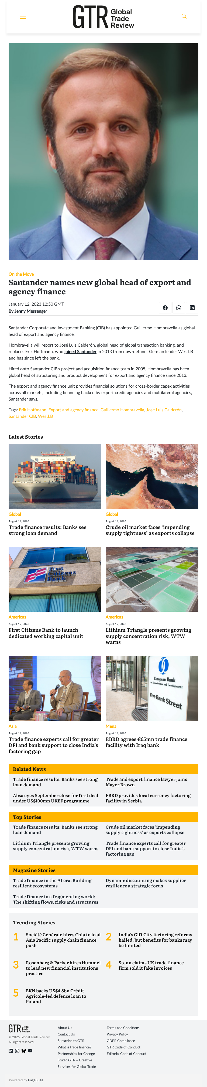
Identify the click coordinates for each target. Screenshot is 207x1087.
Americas (17, 617)
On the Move (21, 274)
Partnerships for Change (76, 1054)
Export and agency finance (73, 410)
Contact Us (66, 1034)
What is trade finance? (74, 1047)
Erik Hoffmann (32, 410)
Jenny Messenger (31, 311)
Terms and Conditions (123, 1028)
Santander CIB (22, 416)
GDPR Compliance (121, 1041)
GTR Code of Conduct (123, 1047)
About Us (65, 1028)
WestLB (45, 416)
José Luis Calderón (164, 410)
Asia (13, 726)
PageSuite (35, 1080)
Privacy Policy (117, 1034)
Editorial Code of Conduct (126, 1054)
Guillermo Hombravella (122, 410)
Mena (111, 726)
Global (15, 514)
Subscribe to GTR (71, 1041)
